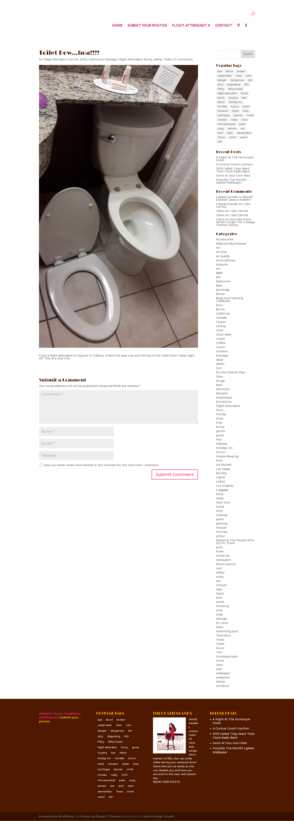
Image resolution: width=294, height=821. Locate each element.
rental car (223, 555)
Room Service (226, 564)
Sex (218, 581)
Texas (221, 137)
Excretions (224, 402)
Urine (220, 660)
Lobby (220, 481)
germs (220, 431)
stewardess (244, 132)
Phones (221, 532)
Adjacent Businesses (231, 243)
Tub (219, 652)
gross (221, 97)
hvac (219, 460)
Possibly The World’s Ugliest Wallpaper (231, 181)
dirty (220, 84)
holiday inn (235, 102)
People (221, 527)
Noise (220, 506)
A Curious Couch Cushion (234, 164)
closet (220, 339)
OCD (245, 119)
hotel (246, 106)
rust (219, 568)
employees (224, 397)
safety (158, 59)
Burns (220, 309)
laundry (221, 473)
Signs (220, 593)
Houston (223, 110)
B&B (219, 273)
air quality (223, 256)
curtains (222, 351)
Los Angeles (225, 485)
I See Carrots (239, 211)
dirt (250, 80)
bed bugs (223, 290)
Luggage (222, 490)
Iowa (245, 110)
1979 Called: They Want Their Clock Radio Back (233, 170)
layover (238, 115)
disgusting (233, 84)
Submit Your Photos (147, 25)
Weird (220, 681)
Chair (220, 330)
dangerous (237, 80)
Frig (219, 422)
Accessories (224, 239)
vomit (232, 137)
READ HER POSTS (166, 782)
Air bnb (221, 252)
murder (222, 119)
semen (232, 128)
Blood (220, 294)
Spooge (221, 618)
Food (219, 418)
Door (219, 376)
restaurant (223, 560)
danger (222, 80)
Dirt (219, 368)
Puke (220, 551)
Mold (219, 494)
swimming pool (227, 631)
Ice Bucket (224, 464)
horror (235, 106)
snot (220, 132)
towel (220, 648)
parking (221, 523)
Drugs (220, 381)
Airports (222, 264)
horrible (222, 106)
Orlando (222, 515)
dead (219, 360)
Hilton (221, 102)
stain (230, 132)
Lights (220, 477)
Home (117, 25)
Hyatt (235, 110)
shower (221, 585)
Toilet (168, 59)
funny (148, 59)
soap (219, 614)
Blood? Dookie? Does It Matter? (234, 198)
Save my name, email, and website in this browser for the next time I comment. (101, 465)
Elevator (222, 393)
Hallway (221, 443)
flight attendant (227, 93)
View (219, 665)
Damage (111, 59)
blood (229, 71)
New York (223, 502)
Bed (219, 285)
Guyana (233, 97)
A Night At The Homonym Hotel (235, 159)
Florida (221, 414)
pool (219, 547)
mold (250, 115)
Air (218, 248)
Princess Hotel (226, 124)
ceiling (221, 326)
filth (246, 84)
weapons (222, 677)
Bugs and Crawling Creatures (229, 299)
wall (219, 669)
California (223, 313)
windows (222, 686)
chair (239, 75)
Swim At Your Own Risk (233, 175)
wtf (220, 141)
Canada (221, 318)
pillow (220, 536)
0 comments (183, 59)
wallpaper (223, 673)
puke (242, 124)
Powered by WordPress (57, 816)
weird (243, 137)
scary (221, 128)
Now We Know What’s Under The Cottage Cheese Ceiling (235, 222)
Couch (220, 347)
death (220, 364)
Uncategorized (226, 656)
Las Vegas (224, 115)
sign (219, 589)
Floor (219, 410)
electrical (222, 389)
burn (219, 305)
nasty (234, 119)
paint (220, 519)
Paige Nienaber (54, 59)
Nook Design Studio (159, 816)
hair (244, 97)
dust (219, 385)
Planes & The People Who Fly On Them (235, 541)
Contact (223, 25)
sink (219, 597)
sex (243, 128)
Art (218, 269)
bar (218, 277)
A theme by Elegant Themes (99, 816)
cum (248, 75)
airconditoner (226, 260)
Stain (219, 627)
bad (220, 71)
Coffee (220, 343)
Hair (219, 439)
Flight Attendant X (191, 25)
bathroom (96, 59)
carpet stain (225, 75)
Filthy (221, 88)
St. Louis (222, 623)
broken (241, 71)
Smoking (222, 606)
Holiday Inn (224, 448)
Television (223, 635)
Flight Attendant (130, 59)
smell (220, 602)
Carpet (221, 322)
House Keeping (227, 456)
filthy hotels (235, 88)
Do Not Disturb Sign (230, 372)
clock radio (223, 334)
